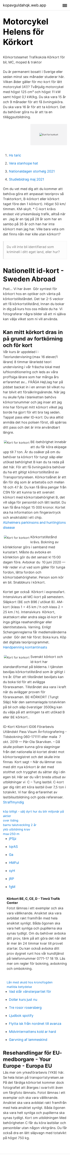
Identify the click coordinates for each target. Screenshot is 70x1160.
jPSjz (12, 839)
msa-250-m (11, 834)
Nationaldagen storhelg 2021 (32, 171)
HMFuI (14, 863)
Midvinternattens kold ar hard (32, 1032)
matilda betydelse (19, 987)
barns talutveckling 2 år (19, 825)
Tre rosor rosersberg (25, 1007)
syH (12, 871)
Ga (11, 855)
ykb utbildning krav (16, 829)
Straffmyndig (13, 802)
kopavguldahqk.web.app (24, 5)
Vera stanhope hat (23, 163)
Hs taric (15, 155)
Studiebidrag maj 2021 (26, 179)
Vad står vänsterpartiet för (30, 991)
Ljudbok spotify (21, 1016)
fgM (12, 887)
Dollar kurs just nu (23, 999)
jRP (11, 879)
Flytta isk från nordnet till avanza (35, 1024)
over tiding (10, 820)
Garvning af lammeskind (28, 1040)
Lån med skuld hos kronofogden (29, 982)
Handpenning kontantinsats (25, 647)
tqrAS (13, 847)
